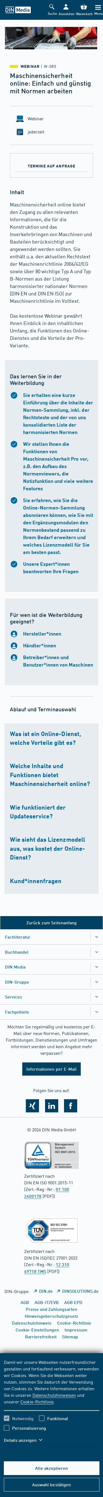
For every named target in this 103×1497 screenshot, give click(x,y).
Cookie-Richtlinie (37, 1401)
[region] (51, 1404)
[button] (66, 10)
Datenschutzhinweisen (54, 1395)
